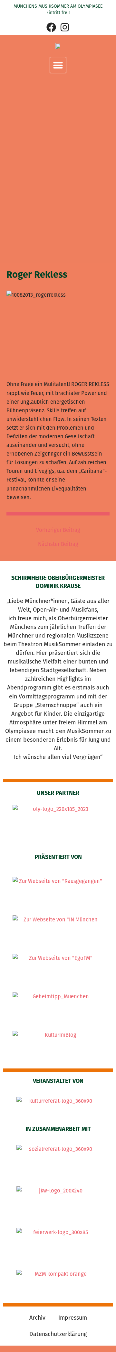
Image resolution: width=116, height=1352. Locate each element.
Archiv (37, 1317)
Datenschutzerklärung (58, 1334)
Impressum (72, 1317)
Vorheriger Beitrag (58, 530)
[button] (58, 65)
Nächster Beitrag (58, 544)
